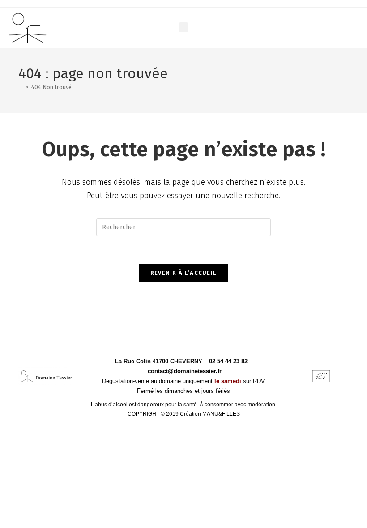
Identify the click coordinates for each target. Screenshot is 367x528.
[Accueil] (20, 87)
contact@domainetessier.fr (185, 371)
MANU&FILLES (221, 414)
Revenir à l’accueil (183, 272)
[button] (183, 27)
